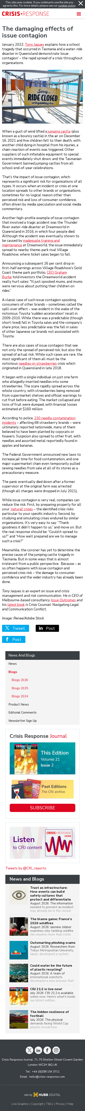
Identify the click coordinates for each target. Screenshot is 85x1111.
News (12, 664)
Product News (18, 704)
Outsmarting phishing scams (53, 943)
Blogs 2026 (20, 680)
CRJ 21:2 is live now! (46, 989)
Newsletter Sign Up (22, 721)
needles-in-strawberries (38, 363)
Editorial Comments (22, 712)
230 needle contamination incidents (39, 420)
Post (49, 628)
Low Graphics (20, 1104)
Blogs (12, 672)
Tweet (17, 628)
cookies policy (66, 6)
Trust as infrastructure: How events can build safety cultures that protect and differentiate (50, 894)
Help (70, 1104)
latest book (16, 604)
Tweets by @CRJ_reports (25, 868)
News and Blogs (21, 655)
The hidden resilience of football (49, 1014)
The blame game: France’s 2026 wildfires (51, 921)
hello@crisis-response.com (47, 1077)
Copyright (37, 1104)
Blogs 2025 (20, 688)
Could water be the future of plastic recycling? (51, 968)
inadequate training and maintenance (31, 243)
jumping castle (59, 131)
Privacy (60, 1104)
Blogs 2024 (20, 696)
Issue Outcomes (63, 600)
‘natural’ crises (21, 509)
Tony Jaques (34, 44)
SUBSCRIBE (42, 808)
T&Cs (49, 1104)
